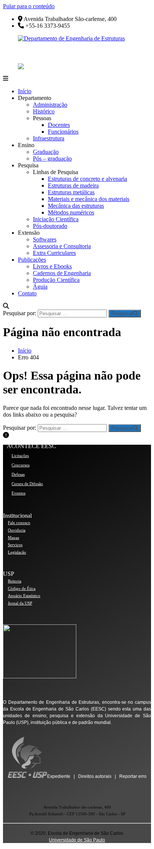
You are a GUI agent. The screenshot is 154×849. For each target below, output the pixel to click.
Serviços (15, 544)
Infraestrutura (48, 138)
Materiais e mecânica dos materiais (88, 199)
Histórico (44, 111)
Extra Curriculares (54, 253)
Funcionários (63, 131)
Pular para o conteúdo (29, 6)
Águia (40, 286)
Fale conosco (19, 522)
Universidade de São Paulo (77, 840)
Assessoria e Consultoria (62, 246)
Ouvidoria (16, 530)
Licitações (20, 455)
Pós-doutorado (50, 226)
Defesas (18, 474)
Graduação (46, 152)
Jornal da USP (20, 603)
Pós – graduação (52, 158)
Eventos (18, 493)
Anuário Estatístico (24, 595)
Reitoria (14, 581)
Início (24, 91)
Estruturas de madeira (73, 185)
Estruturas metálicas (71, 192)
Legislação (17, 552)
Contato (27, 293)
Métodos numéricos (71, 212)
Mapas (13, 537)
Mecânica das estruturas (76, 206)
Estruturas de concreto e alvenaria (87, 179)
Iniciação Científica (55, 219)
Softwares (44, 239)
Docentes (59, 125)
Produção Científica (56, 280)
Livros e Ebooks (52, 266)
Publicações (32, 259)
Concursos (21, 465)
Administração (50, 104)
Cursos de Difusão (27, 483)
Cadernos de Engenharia (62, 273)
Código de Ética (22, 588)
